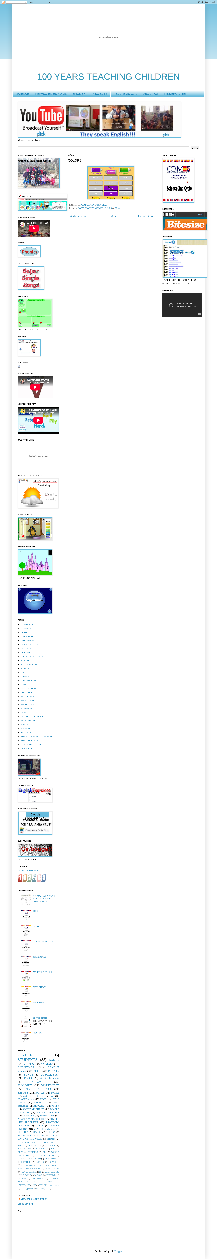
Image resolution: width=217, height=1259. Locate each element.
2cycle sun (39, 1092)
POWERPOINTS (48, 1142)
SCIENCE (22, 93)
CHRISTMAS (27, 640)
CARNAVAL (27, 636)
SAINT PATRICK (29, 720)
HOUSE (37, 1132)
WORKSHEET (50, 1085)
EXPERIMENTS (52, 1159)
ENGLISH (79, 93)
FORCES (51, 1182)
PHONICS (39, 1102)
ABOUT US (150, 93)
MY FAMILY (39, 1002)
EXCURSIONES (29, 664)
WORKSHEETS (29, 748)
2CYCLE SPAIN (52, 1169)
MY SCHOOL (28, 704)
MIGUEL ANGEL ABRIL (34, 1199)
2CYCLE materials (28, 1172)
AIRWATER (39, 1106)
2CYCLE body (50, 1074)
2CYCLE (25, 1055)
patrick (20, 1145)
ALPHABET (27, 624)
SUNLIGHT (27, 732)
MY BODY (38, 926)
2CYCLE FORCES (28, 1165)
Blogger (118, 1251)
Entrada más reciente (78, 216)
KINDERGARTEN (175, 93)
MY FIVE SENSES (42, 972)
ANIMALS (26, 628)
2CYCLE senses (26, 1099)
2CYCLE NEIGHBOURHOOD (30, 1169)
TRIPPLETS (53, 1162)
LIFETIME (26, 1162)
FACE (43, 1099)
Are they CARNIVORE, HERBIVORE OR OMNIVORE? (44, 899)
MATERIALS (27, 696)
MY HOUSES (27, 700)
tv (47, 1188)
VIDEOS (28, 1063)
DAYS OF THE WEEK (32, 656)
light (22, 1188)
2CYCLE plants (49, 1078)
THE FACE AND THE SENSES (36, 736)
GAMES (108, 208)
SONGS (25, 724)
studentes (40, 1188)
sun (51, 1096)
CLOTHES (89, 208)
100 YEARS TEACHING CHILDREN (108, 77)
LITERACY (27, 692)
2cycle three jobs (52, 1172)
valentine (51, 1139)
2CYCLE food (34, 1145)
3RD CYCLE (25, 1175)
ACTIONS (38, 1175)
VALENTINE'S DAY (31, 744)
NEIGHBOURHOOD (38, 1088)
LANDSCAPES (28, 688)
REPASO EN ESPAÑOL (51, 93)
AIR (53, 1135)
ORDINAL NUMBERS (28, 1152)
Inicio (113, 216)
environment (54, 1185)
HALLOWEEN (28, 680)
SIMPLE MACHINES (33, 1109)
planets (30, 1188)
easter (26, 1096)
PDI (44, 1152)
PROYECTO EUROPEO (33, 716)
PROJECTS (99, 93)
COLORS (99, 208)
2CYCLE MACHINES (47, 1112)
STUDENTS (27, 1060)
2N (40, 1172)
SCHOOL (39, 1125)
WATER (41, 1135)
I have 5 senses (40, 1018)
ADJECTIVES (50, 1175)
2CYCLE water (24, 1149)
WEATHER (51, 1145)
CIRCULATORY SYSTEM (29, 1159)
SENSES (23, 1092)
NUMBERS (26, 708)
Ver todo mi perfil (26, 1204)
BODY (80, 208)
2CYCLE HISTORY (48, 1165)
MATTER (39, 1162)
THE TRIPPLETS (29, 740)
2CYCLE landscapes (44, 1129)
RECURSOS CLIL (125, 93)
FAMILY (25, 668)
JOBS (23, 684)
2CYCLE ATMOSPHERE (31, 1119)
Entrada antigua (145, 216)
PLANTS (25, 712)
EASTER (25, 660)
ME (34, 1185)
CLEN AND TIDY (26, 1142)
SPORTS (42, 1185)
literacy (39, 1096)
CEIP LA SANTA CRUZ (30, 870)
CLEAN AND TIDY (31, 644)
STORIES (25, 728)
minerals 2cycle (47, 1115)
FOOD (24, 672)
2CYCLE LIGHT (46, 1155)
